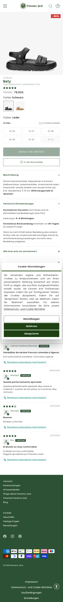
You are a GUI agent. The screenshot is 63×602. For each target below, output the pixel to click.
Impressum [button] (31, 581)
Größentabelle (51, 123)
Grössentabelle (11, 489)
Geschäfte (8, 517)
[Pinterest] (20, 536)
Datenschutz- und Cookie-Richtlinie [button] (31, 587)
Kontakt (7, 512)
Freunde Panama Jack (15, 498)
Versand (7, 481)
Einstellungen (31, 319)
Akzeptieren (31, 333)
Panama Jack (16, 565)
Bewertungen (10, 525)
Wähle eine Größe (31, 151)
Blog (5, 502)
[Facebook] (4, 536)
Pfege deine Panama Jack (17, 493)
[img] (9, 371)
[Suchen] (50, 6)
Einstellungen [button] (31, 598)
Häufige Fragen (11, 521)
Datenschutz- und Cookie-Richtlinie (24, 309)
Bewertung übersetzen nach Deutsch (26, 362)
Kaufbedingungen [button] (31, 592)
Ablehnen (31, 326)
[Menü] (5, 6)
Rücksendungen (11, 485)
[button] (9, 88)
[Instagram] (12, 536)
